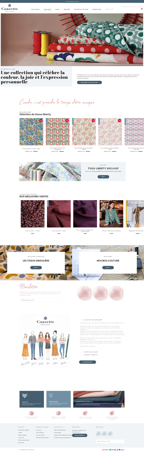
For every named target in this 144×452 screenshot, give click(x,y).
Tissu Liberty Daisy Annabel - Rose (110, 148)
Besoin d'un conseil (42, 427)
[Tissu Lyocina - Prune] (59, 213)
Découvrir (33, 236)
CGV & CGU (21, 437)
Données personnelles (23, 440)
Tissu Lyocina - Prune (59, 231)
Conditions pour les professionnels (62, 437)
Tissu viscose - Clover (32, 231)
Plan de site (21, 442)
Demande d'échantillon (60, 430)
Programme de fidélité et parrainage (63, 435)
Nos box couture (108, 261)
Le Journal (109, 9)
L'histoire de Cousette (23, 430)
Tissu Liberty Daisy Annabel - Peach (84, 148)
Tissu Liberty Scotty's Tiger (31, 149)
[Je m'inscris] (61, 300)
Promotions (97, 9)
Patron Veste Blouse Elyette (111, 231)
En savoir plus (87, 362)
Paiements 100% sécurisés (42, 437)
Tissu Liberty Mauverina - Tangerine (57, 148)
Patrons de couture (81, 9)
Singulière (48, 10)
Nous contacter (40, 432)
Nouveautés (35, 9)
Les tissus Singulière (36, 261)
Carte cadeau (57, 432)
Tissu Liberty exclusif (103, 168)
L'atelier (20, 432)
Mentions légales (22, 435)
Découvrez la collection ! (89, 82)
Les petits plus (58, 427)
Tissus (57, 9)
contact (140, 6)
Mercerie (67, 9)
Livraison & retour (40, 435)
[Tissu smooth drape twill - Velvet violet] (85, 213)
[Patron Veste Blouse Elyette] (111, 213)
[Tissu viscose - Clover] (32, 213)
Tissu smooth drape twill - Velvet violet (85, 230)
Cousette (21, 427)
